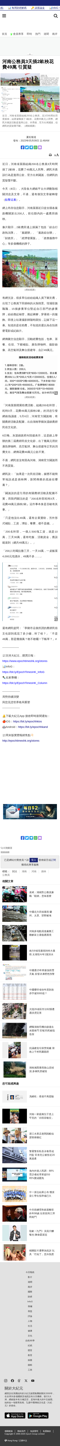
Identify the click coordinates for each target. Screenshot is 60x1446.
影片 (30, 1277)
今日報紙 (30, 1272)
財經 (30, 1296)
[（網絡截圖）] (30, 268)
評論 (30, 1316)
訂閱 (53, 860)
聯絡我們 (21, 1431)
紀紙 (30, 1345)
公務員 (6, 875)
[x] (26, 1380)
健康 (30, 1331)
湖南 (24, 871)
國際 (30, 1292)
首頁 (4, 34)
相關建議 (9, 1431)
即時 (29, 34)
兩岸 (54, 34)
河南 (34, 871)
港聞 (46, 34)
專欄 (30, 1306)
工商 (30, 1370)
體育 (30, 1350)
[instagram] (5, 1380)
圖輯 (30, 1365)
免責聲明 (34, 1431)
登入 (33, 860)
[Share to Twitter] (27, 147)
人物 (30, 1321)
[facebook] (12, 1380)
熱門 (37, 34)
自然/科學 (30, 1340)
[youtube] (32, 1380)
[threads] (19, 1380)
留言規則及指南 (5, 852)
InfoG (30, 1301)
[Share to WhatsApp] (35, 147)
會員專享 (18, 34)
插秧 (43, 871)
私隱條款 (47, 1431)
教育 (30, 1355)
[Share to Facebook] (22, 147)
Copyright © (10, 1434)
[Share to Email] (40, 147)
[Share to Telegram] (31, 147)
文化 (30, 1335)
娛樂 (30, 1360)
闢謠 (14, 871)
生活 (30, 1326)
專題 (30, 1311)
